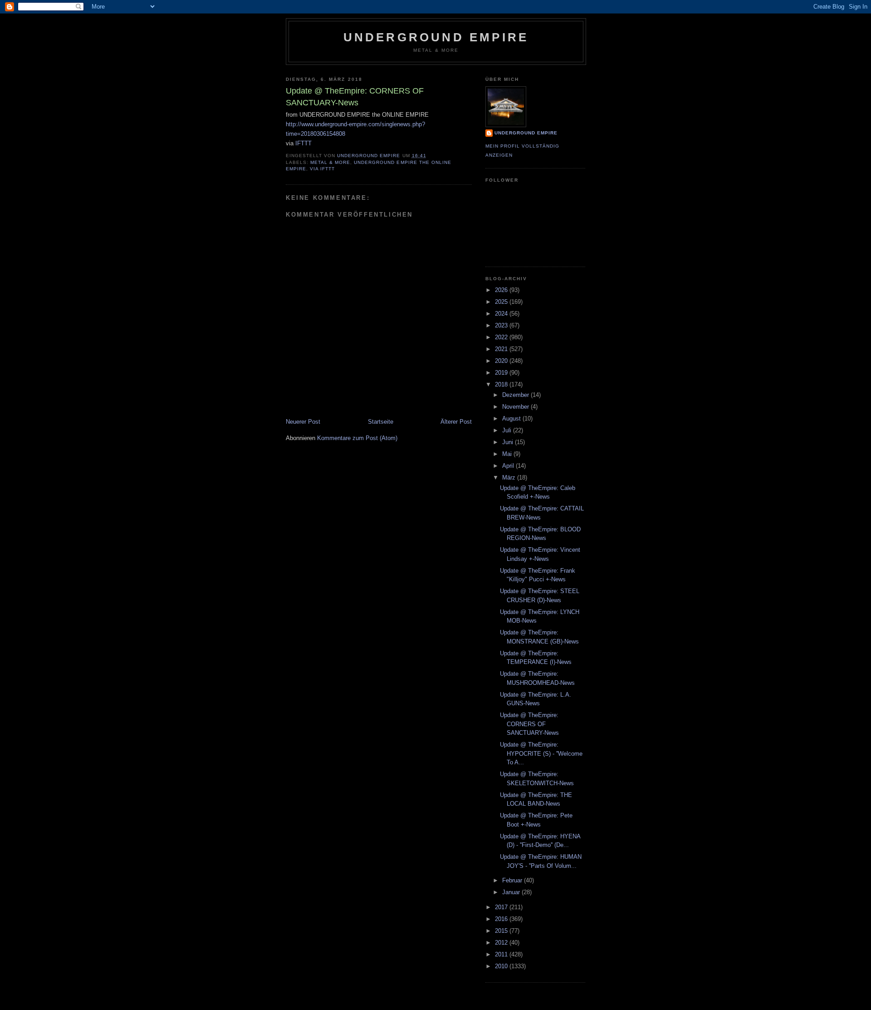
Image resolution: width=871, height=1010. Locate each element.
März (509, 477)
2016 (502, 919)
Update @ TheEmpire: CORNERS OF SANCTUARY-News (529, 724)
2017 (502, 907)
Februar (513, 880)
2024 (502, 313)
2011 (502, 954)
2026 (502, 290)
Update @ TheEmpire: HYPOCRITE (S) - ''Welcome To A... (541, 753)
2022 (502, 337)
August (512, 418)
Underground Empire (436, 37)
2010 (502, 966)
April (509, 465)
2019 (502, 372)
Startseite (380, 421)
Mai (508, 454)
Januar (512, 892)
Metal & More (330, 162)
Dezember (516, 394)
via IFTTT (322, 168)
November (516, 406)
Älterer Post (456, 421)
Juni (508, 442)
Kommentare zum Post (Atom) (357, 438)
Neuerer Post (303, 421)
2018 (502, 384)
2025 (502, 301)
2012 (502, 942)
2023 (502, 325)
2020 (502, 360)
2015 (502, 930)
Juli (507, 430)
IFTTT (303, 143)
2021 (502, 349)
